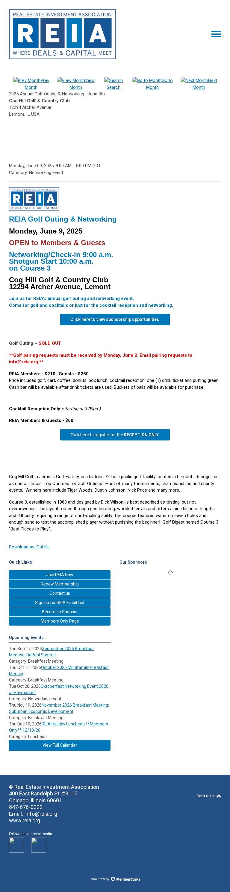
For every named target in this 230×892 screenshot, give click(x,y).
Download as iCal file (29, 547)
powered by (100, 879)
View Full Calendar (60, 745)
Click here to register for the (115, 434)
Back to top (206, 796)
